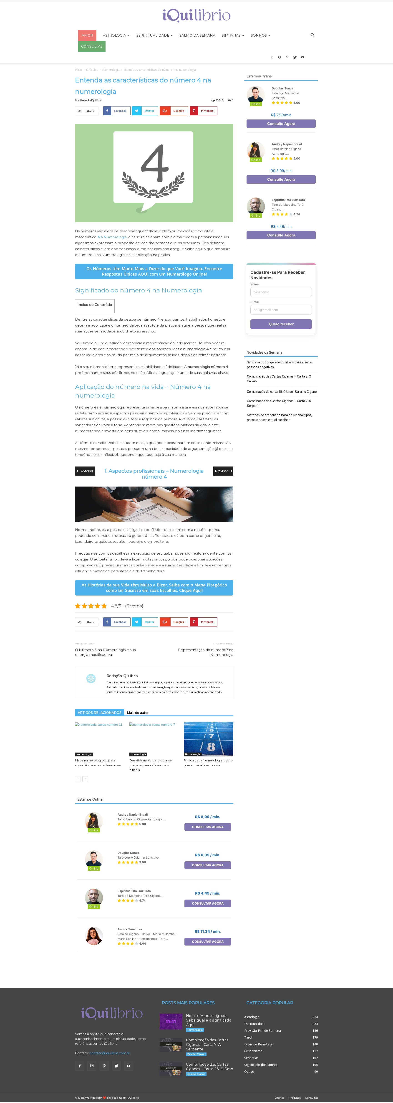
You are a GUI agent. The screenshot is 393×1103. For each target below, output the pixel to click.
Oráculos (92, 70)
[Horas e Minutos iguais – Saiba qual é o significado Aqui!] (171, 1021)
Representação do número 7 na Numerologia (205, 652)
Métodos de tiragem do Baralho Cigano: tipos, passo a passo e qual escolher (279, 417)
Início (78, 70)
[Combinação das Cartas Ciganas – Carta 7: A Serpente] (171, 1045)
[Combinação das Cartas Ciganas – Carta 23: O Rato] (171, 1069)
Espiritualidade (152, 35)
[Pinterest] (287, 57)
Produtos (295, 1097)
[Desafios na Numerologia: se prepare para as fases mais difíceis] (154, 739)
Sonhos (259, 35)
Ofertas (279, 1097)
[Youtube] (302, 57)
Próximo (221, 471)
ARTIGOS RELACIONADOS (99, 713)
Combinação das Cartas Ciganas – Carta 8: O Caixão (279, 379)
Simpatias (231, 35)
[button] (312, 36)
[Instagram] (279, 57)
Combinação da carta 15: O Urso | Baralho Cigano (282, 391)
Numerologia (110, 70)
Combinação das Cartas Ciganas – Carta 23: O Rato (209, 1066)
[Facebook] (271, 57)
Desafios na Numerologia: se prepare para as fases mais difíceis (150, 765)
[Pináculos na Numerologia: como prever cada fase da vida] (208, 739)
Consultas (311, 1097)
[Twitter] (295, 57)
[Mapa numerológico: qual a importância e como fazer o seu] (100, 739)
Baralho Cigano (196, 1054)
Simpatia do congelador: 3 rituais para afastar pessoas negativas (279, 364)
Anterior (87, 471)
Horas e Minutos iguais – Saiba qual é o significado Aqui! (208, 1020)
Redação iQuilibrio (91, 100)
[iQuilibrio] (196, 16)
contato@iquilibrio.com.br (110, 1053)
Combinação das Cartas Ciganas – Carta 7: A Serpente (279, 403)
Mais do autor (138, 713)
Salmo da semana (197, 35)
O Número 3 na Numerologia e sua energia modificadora (105, 652)
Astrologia (114, 35)
